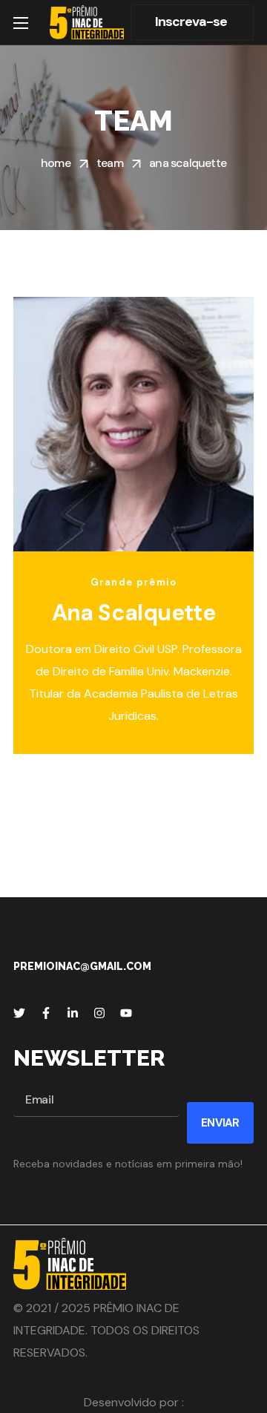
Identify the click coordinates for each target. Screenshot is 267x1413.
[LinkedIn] (73, 1013)
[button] (192, 22)
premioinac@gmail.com (82, 966)
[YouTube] (126, 1013)
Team (109, 163)
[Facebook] (46, 1013)
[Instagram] (99, 1013)
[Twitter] (19, 1013)
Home (55, 163)
